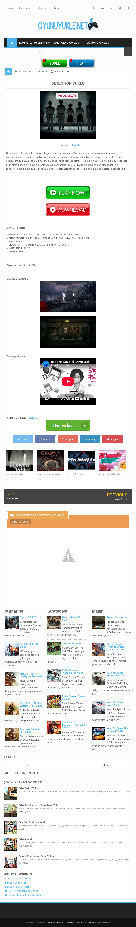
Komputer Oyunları (33, 42)
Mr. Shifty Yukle (76, 474)
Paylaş (46, 439)
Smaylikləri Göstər (20, 522)
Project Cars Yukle (117, 617)
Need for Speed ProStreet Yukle (115, 674)
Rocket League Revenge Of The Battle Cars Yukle (116, 647)
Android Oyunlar (66, 42)
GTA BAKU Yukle (29, 788)
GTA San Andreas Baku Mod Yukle (39, 805)
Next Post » (121, 499)
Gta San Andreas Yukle (32, 822)
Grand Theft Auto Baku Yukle (36, 856)
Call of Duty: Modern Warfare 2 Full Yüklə (31, 704)
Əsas (10, 8)
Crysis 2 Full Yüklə (30, 617)
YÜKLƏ (33, 418)
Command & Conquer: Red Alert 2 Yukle (73, 725)
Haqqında (24, 8)
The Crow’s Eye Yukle (48, 474)
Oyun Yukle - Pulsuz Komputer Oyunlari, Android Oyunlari (70, 922)
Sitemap (41, 8)
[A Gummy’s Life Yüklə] (114, 460)
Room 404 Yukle (14, 474)
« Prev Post (13, 498)
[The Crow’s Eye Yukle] (52, 460)
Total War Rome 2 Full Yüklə (29, 730)
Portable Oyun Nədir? (16, 882)
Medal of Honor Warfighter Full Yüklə (31, 675)
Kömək (33, 51)
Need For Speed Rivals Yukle (115, 703)
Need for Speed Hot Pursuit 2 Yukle (117, 729)
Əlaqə (56, 8)
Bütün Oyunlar (98, 42)
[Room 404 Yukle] (21, 460)
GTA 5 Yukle (26, 839)
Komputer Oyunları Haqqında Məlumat (25, 895)
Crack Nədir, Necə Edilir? (18, 878)
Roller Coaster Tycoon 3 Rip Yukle (72, 671)
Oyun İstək (14, 51)
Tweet (24, 439)
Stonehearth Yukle (72, 643)
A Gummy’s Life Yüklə (110, 474)
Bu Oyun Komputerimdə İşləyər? (22, 891)
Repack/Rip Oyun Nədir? (18, 887)
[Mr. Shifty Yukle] (83, 460)
